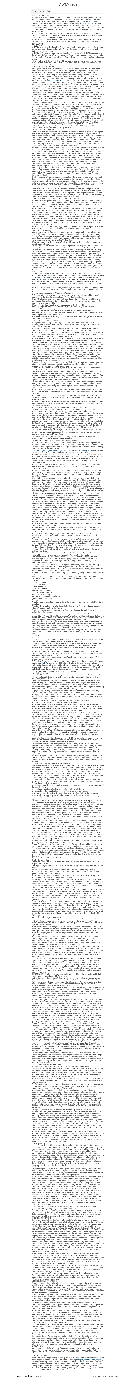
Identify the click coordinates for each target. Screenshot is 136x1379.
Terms (19, 1376)
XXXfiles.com (48, 19)
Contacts (38, 1376)
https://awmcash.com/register (49, 80)
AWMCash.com (92, 21)
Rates (25, 1376)
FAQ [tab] (48, 11)
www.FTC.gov (86, 452)
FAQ (43, 663)
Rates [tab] (42, 11)
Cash (68, 4)
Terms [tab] (34, 11)
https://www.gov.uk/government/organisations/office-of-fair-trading (59, 451)
